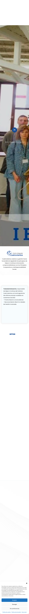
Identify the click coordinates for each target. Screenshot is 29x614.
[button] (26, 583)
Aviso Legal (24, 612)
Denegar (14, 604)
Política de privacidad (16, 612)
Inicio (6, 142)
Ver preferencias (14, 608)
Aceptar (14, 600)
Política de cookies (6, 612)
